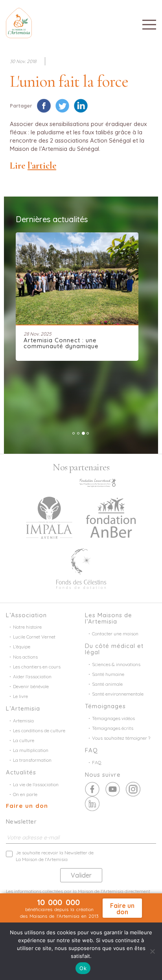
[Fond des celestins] (81, 568)
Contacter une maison (115, 634)
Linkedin (92, 803)
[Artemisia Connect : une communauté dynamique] (77, 278)
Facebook (92, 789)
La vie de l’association (36, 784)
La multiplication (30, 750)
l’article (42, 165)
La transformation (32, 760)
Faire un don (27, 805)
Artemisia (23, 721)
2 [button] (78, 433)
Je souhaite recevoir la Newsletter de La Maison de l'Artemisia (55, 856)
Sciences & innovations (116, 664)
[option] (81, 296)
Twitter (112, 789)
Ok (83, 968)
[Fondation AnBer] (111, 517)
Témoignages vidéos (113, 718)
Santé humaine (108, 674)
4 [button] (88, 433)
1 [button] (73, 433)
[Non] (152, 951)
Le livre (20, 696)
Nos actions (25, 657)
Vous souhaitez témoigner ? (121, 738)
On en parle (25, 794)
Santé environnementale (118, 694)
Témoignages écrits (112, 728)
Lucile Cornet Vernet (34, 637)
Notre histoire (27, 627)
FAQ (96, 762)
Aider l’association (32, 676)
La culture (23, 740)
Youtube (133, 789)
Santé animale (107, 684)
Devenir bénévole (31, 686)
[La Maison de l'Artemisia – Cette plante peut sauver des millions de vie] (19, 22)
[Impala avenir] (49, 517)
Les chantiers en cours (37, 667)
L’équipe (21, 647)
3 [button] (83, 433)
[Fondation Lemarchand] (98, 482)
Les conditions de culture (39, 730)
